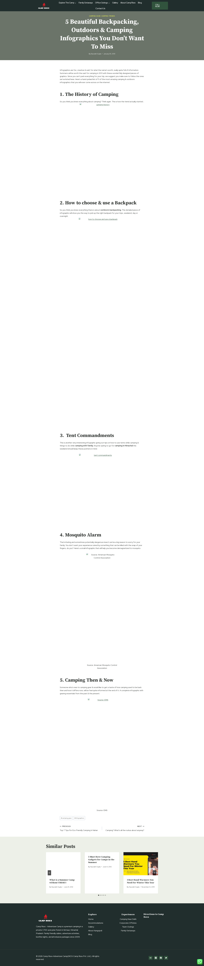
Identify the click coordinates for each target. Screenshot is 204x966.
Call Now (157, 6)
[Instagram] (156, 958)
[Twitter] (166, 958)
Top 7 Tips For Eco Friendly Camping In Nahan (79, 828)
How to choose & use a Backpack (101, 203)
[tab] (98, 895)
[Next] (154, 872)
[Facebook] (161, 958)
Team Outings (128, 927)
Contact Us (100, 8)
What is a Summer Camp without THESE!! (62, 881)
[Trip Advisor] (150, 958)
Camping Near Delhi (128, 919)
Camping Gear (94, 16)
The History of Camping (92, 94)
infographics (79, 818)
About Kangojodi (95, 930)
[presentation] (63, 863)
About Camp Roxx (127, 2)
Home (91, 919)
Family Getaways (86, 2)
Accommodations (95, 923)
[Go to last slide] (49, 872)
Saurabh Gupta (96, 54)
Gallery (115, 2)
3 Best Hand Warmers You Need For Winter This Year (140, 881)
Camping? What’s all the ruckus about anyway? (125, 828)
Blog (140, 2)
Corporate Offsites (128, 923)
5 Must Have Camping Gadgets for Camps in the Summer (101, 860)
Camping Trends (108, 16)
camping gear (66, 818)
